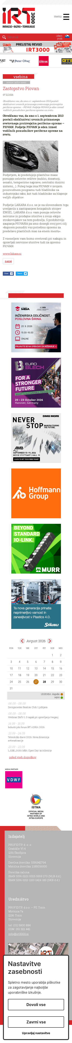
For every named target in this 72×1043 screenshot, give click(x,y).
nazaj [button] (8, 261)
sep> (49, 641)
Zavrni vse (36, 1022)
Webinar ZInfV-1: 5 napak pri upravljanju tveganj (33, 717)
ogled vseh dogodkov (22, 757)
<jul (22, 641)
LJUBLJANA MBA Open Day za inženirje (30, 750)
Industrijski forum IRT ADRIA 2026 (26, 727)
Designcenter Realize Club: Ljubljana (27, 707)
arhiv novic (20, 82)
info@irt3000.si (18, 934)
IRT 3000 (17, 18)
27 (36, 681)
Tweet (19, 273)
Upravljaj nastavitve (36, 1033)
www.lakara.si (12, 253)
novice (9, 82)
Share (6, 273)
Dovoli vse (36, 1004)
